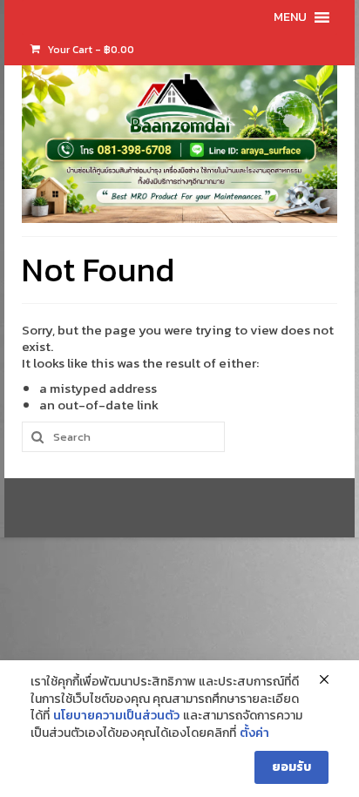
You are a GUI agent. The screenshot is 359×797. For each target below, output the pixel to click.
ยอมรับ (291, 767)
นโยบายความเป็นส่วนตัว (116, 716)
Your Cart (89, 49)
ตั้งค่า (254, 733)
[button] (290, 17)
